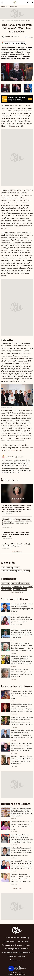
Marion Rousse (27, 586)
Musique (9, 567)
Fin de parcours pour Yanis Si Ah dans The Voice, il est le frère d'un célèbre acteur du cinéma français (22, 694)
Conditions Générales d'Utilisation (16, 938)
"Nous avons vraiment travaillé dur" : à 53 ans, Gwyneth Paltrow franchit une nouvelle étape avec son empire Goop (22, 812)
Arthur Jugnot (5, 583)
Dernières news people (11, 20)
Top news (26, 570)
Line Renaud (21, 20)
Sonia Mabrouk (17, 586)
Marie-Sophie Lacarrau (20, 589)
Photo (19, 570)
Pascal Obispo (25, 583)
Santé (3, 567)
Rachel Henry (12, 457)
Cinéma (16, 567)
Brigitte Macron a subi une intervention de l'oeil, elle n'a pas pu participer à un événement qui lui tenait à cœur (22, 673)
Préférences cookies (17, 960)
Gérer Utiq (21, 956)
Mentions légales (23, 941)
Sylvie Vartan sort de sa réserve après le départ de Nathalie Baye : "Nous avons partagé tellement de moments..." (22, 760)
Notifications (11, 956)
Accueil (2, 20)
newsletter (32, 2)
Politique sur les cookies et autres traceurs (16, 945)
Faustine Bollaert (6, 589)
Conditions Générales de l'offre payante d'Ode (16, 952)
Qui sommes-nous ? (9, 941)
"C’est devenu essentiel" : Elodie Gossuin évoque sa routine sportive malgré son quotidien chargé (21, 825)
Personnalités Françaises (8, 570)
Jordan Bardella (6, 586)
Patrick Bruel (15, 583)
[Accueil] (15, 2)
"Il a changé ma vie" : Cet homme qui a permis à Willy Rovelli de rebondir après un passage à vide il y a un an (22, 607)
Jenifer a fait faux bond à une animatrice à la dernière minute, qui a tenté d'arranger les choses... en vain (21, 620)
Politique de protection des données (16, 949)
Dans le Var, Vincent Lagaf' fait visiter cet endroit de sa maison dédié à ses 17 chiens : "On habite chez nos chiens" (22, 633)
